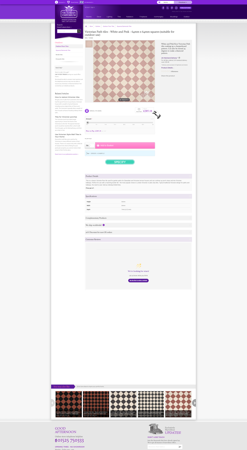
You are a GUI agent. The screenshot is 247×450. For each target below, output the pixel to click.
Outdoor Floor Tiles (62, 46)
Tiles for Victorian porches (66, 117)
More (190, 11)
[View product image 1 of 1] (89, 44)
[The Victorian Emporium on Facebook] (163, 8)
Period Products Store (63, 27)
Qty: (87, 145)
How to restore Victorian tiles (67, 97)
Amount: (89, 119)
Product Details (167, 68)
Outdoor (59, 42)
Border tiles (59, 54)
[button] (138, 176)
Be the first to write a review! (138, 280)
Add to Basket (106, 145)
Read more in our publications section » (66, 154)
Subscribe (180, 447)
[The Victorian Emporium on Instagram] (176, 8)
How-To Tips (179, 11)
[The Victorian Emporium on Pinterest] (172, 8)
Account (87, 7)
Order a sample (98, 153)
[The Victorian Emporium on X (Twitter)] (167, 8)
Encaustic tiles (60, 59)
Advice (184, 11)
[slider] (87, 122)
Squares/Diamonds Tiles (63, 50)
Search (60, 25)
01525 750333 (71, 439)
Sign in (93, 7)
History (174, 11)
